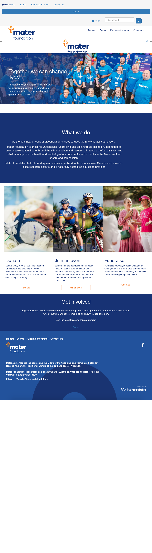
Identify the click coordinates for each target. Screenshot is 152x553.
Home (97, 20)
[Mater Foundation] (16, 348)
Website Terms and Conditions (32, 379)
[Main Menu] (1, 41)
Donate (11, 4)
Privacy (10, 379)
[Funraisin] (133, 387)
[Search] (139, 20)
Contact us (59, 4)
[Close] (151, 41)
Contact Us (56, 338)
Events (23, 4)
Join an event (76, 287)
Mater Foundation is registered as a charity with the (32, 371)
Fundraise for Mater (40, 4)
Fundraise (125, 284)
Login (76, 11)
